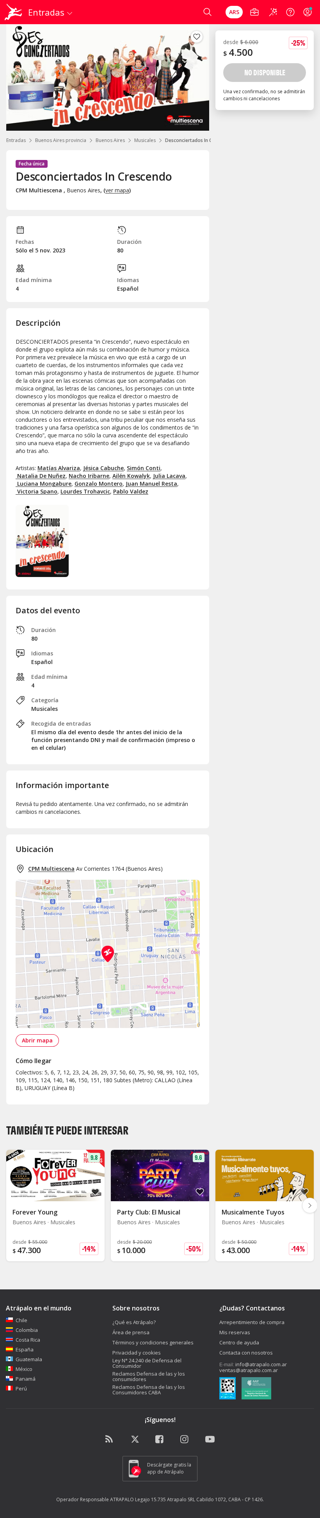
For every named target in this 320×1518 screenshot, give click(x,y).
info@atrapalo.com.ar (261, 1364)
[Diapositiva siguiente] (310, 1205)
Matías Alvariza (58, 468)
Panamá (26, 1378)
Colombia (27, 1330)
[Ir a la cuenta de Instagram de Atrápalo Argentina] (185, 1440)
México (24, 1369)
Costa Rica (28, 1339)
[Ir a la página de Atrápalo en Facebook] (160, 1440)
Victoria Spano (36, 491)
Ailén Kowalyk (131, 475)
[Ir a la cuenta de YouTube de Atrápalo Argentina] (210, 1440)
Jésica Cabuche (103, 468)
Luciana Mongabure (43, 483)
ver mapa (117, 190)
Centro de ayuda (239, 1342)
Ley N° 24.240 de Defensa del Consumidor (146, 1363)
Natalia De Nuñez (41, 475)
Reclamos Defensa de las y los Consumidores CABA (148, 1389)
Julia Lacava (169, 475)
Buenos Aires (110, 140)
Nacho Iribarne (89, 475)
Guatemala (29, 1359)
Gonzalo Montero (99, 483)
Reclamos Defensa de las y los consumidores (148, 1376)
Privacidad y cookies (136, 1352)
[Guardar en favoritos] (196, 36)
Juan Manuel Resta (151, 483)
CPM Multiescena (51, 868)
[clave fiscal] (227, 1389)
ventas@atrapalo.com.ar (248, 1370)
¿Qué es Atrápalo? (134, 1322)
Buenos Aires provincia (60, 140)
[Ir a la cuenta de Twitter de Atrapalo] (135, 1440)
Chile (21, 1320)
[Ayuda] (290, 12)
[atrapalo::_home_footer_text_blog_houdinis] (110, 1440)
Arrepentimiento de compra (251, 1322)
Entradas (16, 140)
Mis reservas (234, 1332)
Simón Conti (143, 468)
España (25, 1349)
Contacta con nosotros (246, 1352)
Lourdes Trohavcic (85, 491)
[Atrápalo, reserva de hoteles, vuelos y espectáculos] (14, 12)
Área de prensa (130, 1332)
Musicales (145, 140)
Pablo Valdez (130, 491)
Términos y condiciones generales (153, 1342)
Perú (21, 1388)
